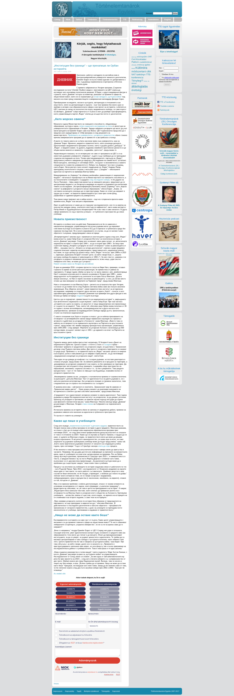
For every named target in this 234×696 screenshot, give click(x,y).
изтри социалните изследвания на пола (95, 126)
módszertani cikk (141, 71)
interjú (133, 68)
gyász (147, 65)
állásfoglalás (139, 86)
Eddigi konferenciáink (169, 174)
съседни (107, 345)
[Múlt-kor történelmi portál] (142, 107)
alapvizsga (133, 57)
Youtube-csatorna (167, 106)
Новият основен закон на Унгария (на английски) (73, 264)
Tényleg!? (137, 80)
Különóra (141, 67)
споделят (80, 296)
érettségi (136, 90)
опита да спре (104, 446)
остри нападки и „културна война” (108, 97)
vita (148, 81)
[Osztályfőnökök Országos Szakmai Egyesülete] (142, 123)
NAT (133, 74)
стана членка (87, 404)
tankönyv (141, 74)
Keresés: (149, 13)
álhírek (133, 83)
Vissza (56, 683)
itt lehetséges (110, 55)
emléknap (140, 65)
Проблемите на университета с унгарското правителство (91, 135)
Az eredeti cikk (60, 574)
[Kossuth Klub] (142, 129)
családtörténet (145, 62)
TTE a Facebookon (167, 102)
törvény (145, 81)
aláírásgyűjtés (142, 57)
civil (150, 56)
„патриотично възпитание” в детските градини (88, 426)
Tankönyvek (164, 110)
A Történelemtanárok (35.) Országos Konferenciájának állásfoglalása (169, 168)
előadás (133, 65)
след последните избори (99, 180)
